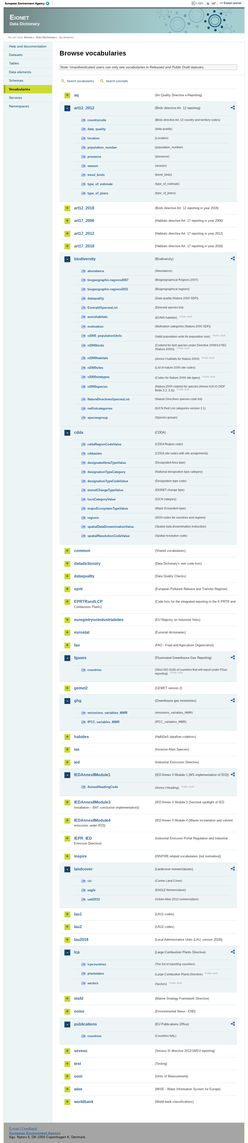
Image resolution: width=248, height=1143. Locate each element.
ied (77, 762)
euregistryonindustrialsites (99, 620)
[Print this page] (208, 3)
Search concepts (117, 81)
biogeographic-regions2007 (107, 280)
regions (93, 518)
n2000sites (95, 368)
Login (199, 3)
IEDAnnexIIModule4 (92, 820)
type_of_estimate (100, 184)
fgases (80, 658)
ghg (77, 701)
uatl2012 (93, 899)
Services (15, 98)
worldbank (83, 1102)
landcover (83, 869)
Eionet (28, 37)
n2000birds (95, 345)
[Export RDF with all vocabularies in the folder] (233, 108)
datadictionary (87, 563)
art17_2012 (84, 233)
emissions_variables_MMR (107, 713)
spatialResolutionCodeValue (108, 536)
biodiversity (85, 259)
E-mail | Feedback (23, 1128)
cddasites (94, 453)
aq (76, 95)
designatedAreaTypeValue (106, 463)
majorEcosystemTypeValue (107, 508)
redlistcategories (99, 408)
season (92, 166)
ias (76, 749)
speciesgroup (97, 417)
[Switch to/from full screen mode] (215, 3)
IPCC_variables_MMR (103, 722)
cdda (78, 432)
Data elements (20, 72)
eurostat (81, 632)
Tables (14, 63)
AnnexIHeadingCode (102, 787)
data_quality (96, 129)
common (82, 551)
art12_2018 (84, 208)
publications (85, 1024)
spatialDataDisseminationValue (110, 526)
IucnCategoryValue (101, 499)
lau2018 (81, 940)
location (93, 138)
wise (78, 1089)
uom (78, 1076)
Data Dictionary (45, 37)
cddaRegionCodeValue (104, 444)
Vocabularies (19, 89)
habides (81, 737)
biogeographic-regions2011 (107, 289)
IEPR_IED (83, 838)
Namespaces (19, 106)
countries (94, 670)
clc (89, 881)
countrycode (96, 120)
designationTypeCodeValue (107, 481)
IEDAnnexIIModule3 (92, 802)
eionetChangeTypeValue (105, 490)
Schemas (16, 80)
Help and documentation (27, 46)
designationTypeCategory (106, 472)
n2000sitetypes (98, 377)
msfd (78, 998)
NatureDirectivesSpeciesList (108, 399)
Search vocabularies (80, 81)
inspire (80, 856)
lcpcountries (96, 964)
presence (94, 156)
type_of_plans (97, 193)
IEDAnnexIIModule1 (92, 775)
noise (79, 1011)
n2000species (97, 386)
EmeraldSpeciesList (102, 307)
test (77, 1064)
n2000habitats (97, 358)
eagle (91, 890)
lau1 (78, 914)
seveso (80, 1051)
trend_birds (96, 175)
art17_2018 (84, 246)
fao (77, 645)
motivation (95, 326)
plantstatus (95, 973)
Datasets (16, 55)
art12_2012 (84, 108)
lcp (77, 952)
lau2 (78, 927)
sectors (92, 983)
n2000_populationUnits (104, 336)
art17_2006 (84, 221)
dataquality (95, 298)
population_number (102, 147)
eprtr (78, 589)
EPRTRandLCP (88, 601)
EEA (29, 3)
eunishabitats (97, 317)
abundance (95, 271)
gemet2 (81, 688)
